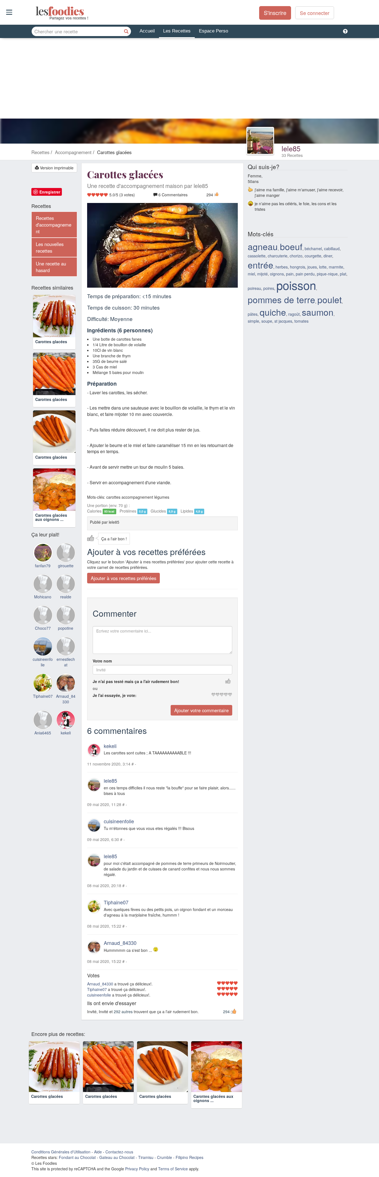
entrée (260, 265)
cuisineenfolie (119, 821)
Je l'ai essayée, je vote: (115, 695)
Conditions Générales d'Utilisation (60, 1152)
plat (343, 274)
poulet (329, 299)
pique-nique (327, 274)
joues (312, 267)
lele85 (291, 148)
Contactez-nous (119, 1152)
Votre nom (102, 661)
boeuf (291, 246)
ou (95, 688)
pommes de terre (281, 299)
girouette (66, 565)
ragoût (294, 314)
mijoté (262, 274)
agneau (263, 246)
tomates (301, 321)
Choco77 (43, 628)
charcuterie (277, 256)
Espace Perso (213, 31)
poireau (254, 288)
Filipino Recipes (189, 1157)
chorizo (296, 256)
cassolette (257, 256)
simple (253, 321)
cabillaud (332, 248)
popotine (65, 628)
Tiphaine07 (116, 902)
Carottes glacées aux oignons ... (51, 517)
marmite (336, 267)
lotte (323, 267)
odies (36, 11)
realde (65, 596)
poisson (296, 285)
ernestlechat (66, 661)
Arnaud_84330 (120, 942)
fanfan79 (42, 565)
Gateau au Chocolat (117, 1157)
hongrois (297, 267)
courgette (313, 256)
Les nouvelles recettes (50, 247)
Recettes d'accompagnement (53, 225)
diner (328, 256)
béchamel (313, 248)
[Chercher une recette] (126, 31)
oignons (277, 274)
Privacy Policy (137, 1168)
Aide (98, 1152)
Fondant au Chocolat (77, 1157)
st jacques (283, 321)
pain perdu (305, 274)
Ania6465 (42, 733)
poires (268, 288)
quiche (273, 312)
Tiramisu (145, 1157)
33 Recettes (292, 155)
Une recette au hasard (51, 266)
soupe (266, 321)
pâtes (252, 314)
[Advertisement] (189, 80)
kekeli (110, 745)
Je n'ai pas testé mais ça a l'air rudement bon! (136, 681)
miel (251, 274)
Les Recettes (177, 31)
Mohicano (42, 596)
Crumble (164, 1157)
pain (290, 274)
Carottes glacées (51, 341)
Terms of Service (173, 1168)
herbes (282, 267)
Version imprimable (56, 167)
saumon (317, 312)
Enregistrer (49, 192)
